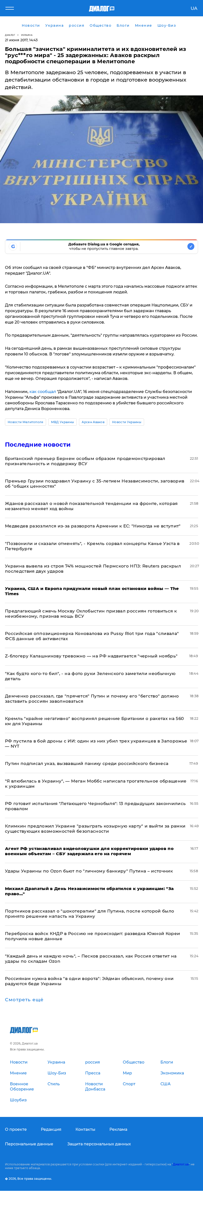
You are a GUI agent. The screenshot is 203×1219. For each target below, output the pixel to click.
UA (194, 8)
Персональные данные (29, 1144)
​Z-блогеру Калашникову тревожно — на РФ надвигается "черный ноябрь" (91, 655)
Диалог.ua (181, 1164)
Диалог (10, 35)
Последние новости (38, 444)
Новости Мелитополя (25, 422)
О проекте (16, 1129)
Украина (27, 35)
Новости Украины (126, 422)
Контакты (85, 1129)
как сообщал (42, 391)
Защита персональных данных (99, 1144)
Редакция (51, 1129)
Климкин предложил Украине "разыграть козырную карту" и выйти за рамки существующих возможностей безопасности (95, 829)
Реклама (118, 1129)
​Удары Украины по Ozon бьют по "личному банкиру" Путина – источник (89, 871)
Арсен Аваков (93, 422)
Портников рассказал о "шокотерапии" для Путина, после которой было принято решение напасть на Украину (89, 914)
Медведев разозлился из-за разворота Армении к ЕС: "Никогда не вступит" (93, 525)
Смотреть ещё (24, 999)
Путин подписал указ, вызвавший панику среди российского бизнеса (86, 763)
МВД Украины (62, 422)
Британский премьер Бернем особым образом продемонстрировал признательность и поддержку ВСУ (85, 461)
